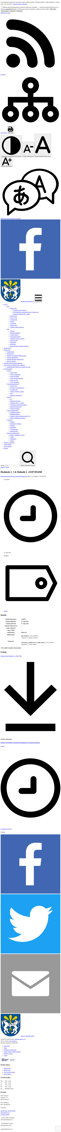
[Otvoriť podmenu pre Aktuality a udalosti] (14, 443)
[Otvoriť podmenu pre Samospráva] (10, 348)
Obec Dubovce (13, 1041)
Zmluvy (6, 611)
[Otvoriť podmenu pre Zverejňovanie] (11, 369)
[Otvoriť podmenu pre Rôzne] (11, 397)
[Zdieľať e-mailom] (30, 1012)
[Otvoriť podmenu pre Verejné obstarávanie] (18, 410)
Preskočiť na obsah (5, 13)
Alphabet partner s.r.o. (20, 1039)
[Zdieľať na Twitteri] (30, 953)
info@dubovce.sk (5, 1112)
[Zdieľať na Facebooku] (30, 893)
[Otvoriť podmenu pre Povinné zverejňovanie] (19, 433)
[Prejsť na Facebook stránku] (30, 278)
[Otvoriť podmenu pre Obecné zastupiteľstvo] (18, 384)
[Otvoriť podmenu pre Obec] (7, 304)
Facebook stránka (5, 1114)
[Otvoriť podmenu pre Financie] (12, 420)
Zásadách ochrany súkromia (20, 4)
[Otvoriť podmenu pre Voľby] (11, 371)
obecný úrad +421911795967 (8, 1111)
